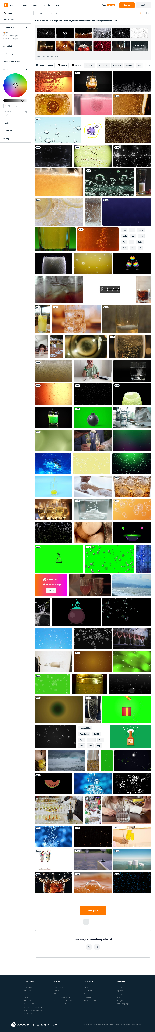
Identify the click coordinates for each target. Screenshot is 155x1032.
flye (81, 740)
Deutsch (120, 997)
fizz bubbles (103, 65)
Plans (104, 5)
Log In (143, 5)
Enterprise (28, 997)
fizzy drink (84, 734)
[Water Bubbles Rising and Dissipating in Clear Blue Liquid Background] (93, 783)
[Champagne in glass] (132, 836)
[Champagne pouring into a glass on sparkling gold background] (53, 661)
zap (90, 746)
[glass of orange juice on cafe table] (42, 319)
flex (141, 236)
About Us (87, 994)
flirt (124, 248)
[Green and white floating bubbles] (53, 532)
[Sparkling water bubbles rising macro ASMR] (93, 212)
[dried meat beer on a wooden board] (143, 182)
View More (139, 46)
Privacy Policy (125, 1024)
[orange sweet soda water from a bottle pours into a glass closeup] (53, 486)
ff (140, 248)
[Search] (141, 13)
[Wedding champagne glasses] (53, 859)
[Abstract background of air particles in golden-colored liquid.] (98, 239)
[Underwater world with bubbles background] (126, 212)
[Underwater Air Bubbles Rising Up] (58, 130)
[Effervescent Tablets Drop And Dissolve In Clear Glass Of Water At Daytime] (93, 509)
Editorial (46, 5)
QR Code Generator (31, 1014)
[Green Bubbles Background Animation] (52, 684)
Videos (35, 5)
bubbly (97, 734)
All (7, 32)
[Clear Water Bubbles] (109, 182)
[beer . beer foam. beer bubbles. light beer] (132, 104)
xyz (132, 248)
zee (124, 230)
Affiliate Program (60, 994)
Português (120, 994)
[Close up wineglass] (93, 859)
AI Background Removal (33, 1010)
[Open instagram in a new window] (38, 1024)
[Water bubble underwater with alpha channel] (132, 81)
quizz (140, 242)
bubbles (129, 65)
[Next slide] (147, 65)
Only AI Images (12, 35)
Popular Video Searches (63, 1004)
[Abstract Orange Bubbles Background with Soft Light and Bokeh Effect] (132, 509)
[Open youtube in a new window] (56, 1024)
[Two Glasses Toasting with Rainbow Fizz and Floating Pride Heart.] (132, 263)
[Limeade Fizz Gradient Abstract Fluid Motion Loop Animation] (53, 440)
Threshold (7, 111)
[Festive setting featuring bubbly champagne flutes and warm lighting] (53, 509)
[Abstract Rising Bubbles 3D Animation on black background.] (130, 684)
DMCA (56, 990)
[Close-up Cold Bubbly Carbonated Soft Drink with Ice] (53, 156)
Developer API (29, 1004)
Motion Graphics (46, 65)
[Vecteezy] (6, 5)
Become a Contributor (92, 1000)
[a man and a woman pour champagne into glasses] (93, 440)
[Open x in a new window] (53, 1024)
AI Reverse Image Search (33, 1007)
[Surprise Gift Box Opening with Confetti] (126, 709)
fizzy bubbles (85, 728)
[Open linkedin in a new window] (42, 1024)
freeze (91, 740)
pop (98, 746)
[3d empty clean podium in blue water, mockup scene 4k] (132, 859)
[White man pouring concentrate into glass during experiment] (93, 371)
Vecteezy (27, 990)
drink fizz (117, 65)
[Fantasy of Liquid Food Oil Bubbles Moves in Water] (128, 130)
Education (28, 1000)
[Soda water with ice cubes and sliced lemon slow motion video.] (59, 212)
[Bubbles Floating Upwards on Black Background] (126, 612)
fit (132, 230)
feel (100, 740)
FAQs (86, 987)
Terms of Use (114, 1024)
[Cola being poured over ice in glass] (93, 81)
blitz (81, 746)
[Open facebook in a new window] (34, 1024)
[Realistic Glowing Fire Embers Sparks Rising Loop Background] (93, 836)
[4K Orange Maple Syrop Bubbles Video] (53, 394)
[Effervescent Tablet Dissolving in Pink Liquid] (93, 104)
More (58, 5)
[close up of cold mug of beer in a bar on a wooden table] (76, 319)
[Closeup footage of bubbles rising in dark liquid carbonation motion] (132, 882)
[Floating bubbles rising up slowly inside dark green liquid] (132, 440)
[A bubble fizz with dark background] (93, 394)
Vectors (13, 5)
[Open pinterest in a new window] (45, 1024)
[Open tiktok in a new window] (49, 1024)
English (119, 987)
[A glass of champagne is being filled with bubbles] (130, 346)
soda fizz (89, 65)
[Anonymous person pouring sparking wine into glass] (90, 585)
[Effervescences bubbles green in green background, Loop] (131, 463)
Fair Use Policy (137, 1024)
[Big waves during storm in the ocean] (66, 760)
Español (120, 990)
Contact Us (88, 990)
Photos (24, 5)
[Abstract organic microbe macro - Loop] (93, 156)
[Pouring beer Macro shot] (59, 182)
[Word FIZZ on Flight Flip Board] (109, 289)
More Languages (123, 1004)
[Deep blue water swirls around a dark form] (53, 463)
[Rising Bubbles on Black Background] (93, 638)
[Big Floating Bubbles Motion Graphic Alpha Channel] (132, 783)
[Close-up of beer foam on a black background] (53, 263)
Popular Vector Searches (63, 997)
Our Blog (87, 997)
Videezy (27, 994)
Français (120, 1000)
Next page (93, 910)
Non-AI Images (12, 39)
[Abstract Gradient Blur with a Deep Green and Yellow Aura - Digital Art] (59, 709)
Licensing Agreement (62, 987)
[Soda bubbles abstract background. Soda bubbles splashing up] (132, 156)
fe (131, 242)
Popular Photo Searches (63, 1000)
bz (133, 236)
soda (139, 65)
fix (124, 242)
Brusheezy (28, 987)
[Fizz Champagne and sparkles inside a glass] (86, 346)
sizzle (141, 230)
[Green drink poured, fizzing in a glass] (53, 417)
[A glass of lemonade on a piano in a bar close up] (40, 760)
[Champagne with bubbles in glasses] (132, 638)
